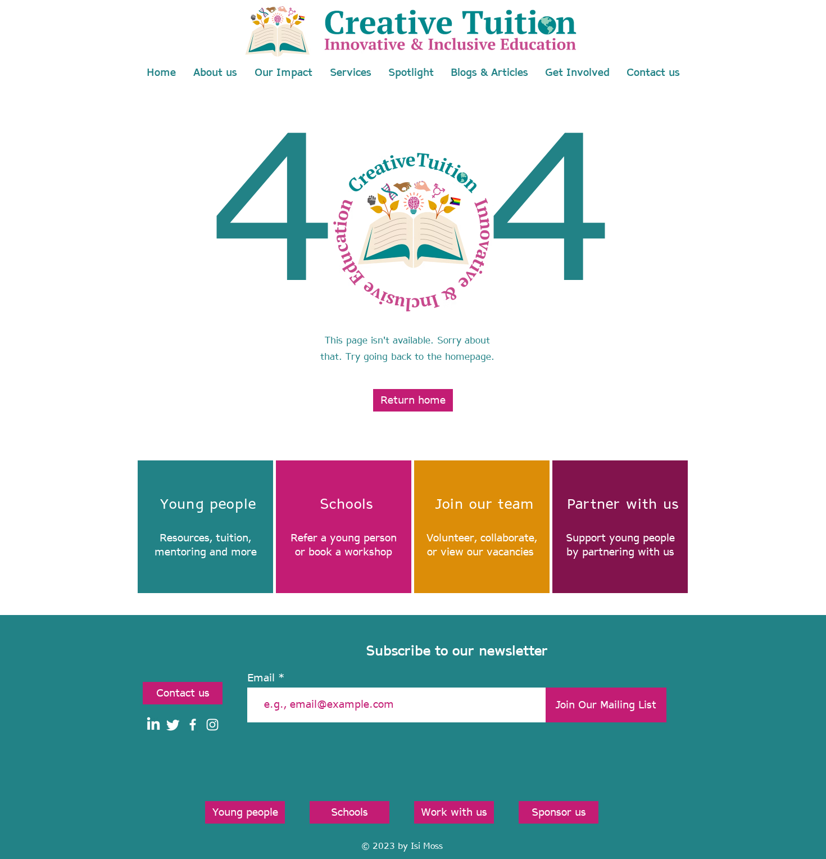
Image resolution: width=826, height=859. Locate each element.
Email (261, 677)
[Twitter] (173, 725)
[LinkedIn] (153, 725)
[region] (205, 526)
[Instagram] (212, 725)
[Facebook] (193, 725)
